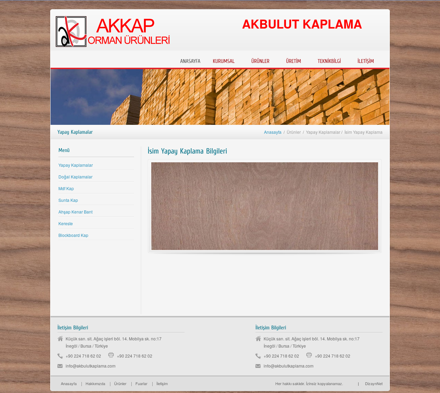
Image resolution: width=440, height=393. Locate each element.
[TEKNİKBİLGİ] (329, 60)
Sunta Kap (68, 200)
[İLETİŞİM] (366, 60)
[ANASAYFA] (190, 60)
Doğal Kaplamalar (75, 176)
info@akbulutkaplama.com (91, 366)
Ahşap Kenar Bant (75, 212)
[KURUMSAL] (224, 60)
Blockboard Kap (73, 235)
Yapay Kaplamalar (75, 165)
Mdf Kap (66, 188)
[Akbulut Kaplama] (345, 383)
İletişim (162, 383)
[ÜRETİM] (293, 60)
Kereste (65, 223)
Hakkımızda (95, 383)
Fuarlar (141, 383)
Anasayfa (273, 132)
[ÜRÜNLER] (260, 60)
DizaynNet (370, 383)
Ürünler (120, 383)
